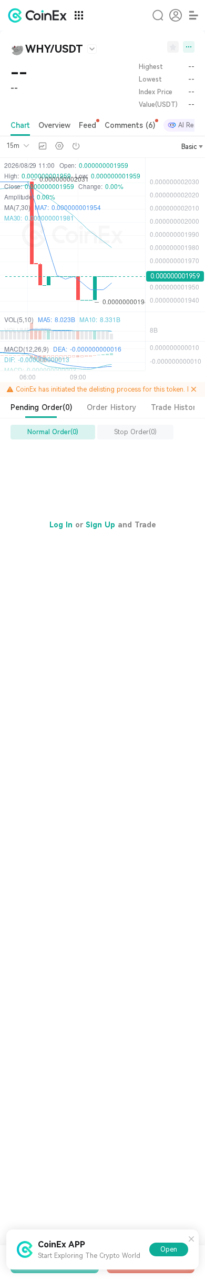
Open (168, 1249)
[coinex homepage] (40, 15)
